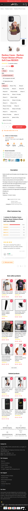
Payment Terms (4, 477)
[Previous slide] (2, 28)
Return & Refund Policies (6, 479)
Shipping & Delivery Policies (7, 475)
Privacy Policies (4, 465)
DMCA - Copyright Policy (6, 467)
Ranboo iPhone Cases (19, 9)
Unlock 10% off (3, 504)
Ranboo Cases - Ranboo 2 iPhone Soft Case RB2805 (20, 391)
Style (3, 73)
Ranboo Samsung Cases (16, 204)
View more (14, 367)
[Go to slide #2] (17, 49)
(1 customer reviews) (12, 63)
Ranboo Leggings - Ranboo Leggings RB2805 (6, 313)
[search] (24, 4)
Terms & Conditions (5, 463)
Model (3, 83)
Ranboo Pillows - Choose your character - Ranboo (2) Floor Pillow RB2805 (7, 335)
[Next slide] (25, 28)
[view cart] (26, 4)
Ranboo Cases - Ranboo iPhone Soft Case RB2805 (7, 391)
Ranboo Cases (9, 9)
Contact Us (3, 481)
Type (3, 68)
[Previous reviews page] (18, 266)
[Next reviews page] (25, 266)
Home (2, 9)
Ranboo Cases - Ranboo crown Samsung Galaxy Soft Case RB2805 (20, 412)
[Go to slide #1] (10, 49)
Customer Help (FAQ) (5, 483)
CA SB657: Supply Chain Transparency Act (10, 469)
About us (3, 461)
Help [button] (25, 509)
